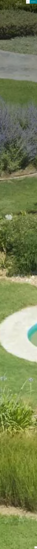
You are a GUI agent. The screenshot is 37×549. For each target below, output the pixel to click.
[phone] (22, 2)
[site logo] (18, 3)
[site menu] (2, 1)
